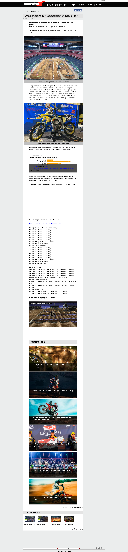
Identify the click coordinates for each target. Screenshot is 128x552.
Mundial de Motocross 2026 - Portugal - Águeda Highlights (56, 524)
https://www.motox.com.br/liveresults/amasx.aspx (45, 224)
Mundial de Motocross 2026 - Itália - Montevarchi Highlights (69, 524)
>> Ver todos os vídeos (77, 529)
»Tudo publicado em (73, 507)
